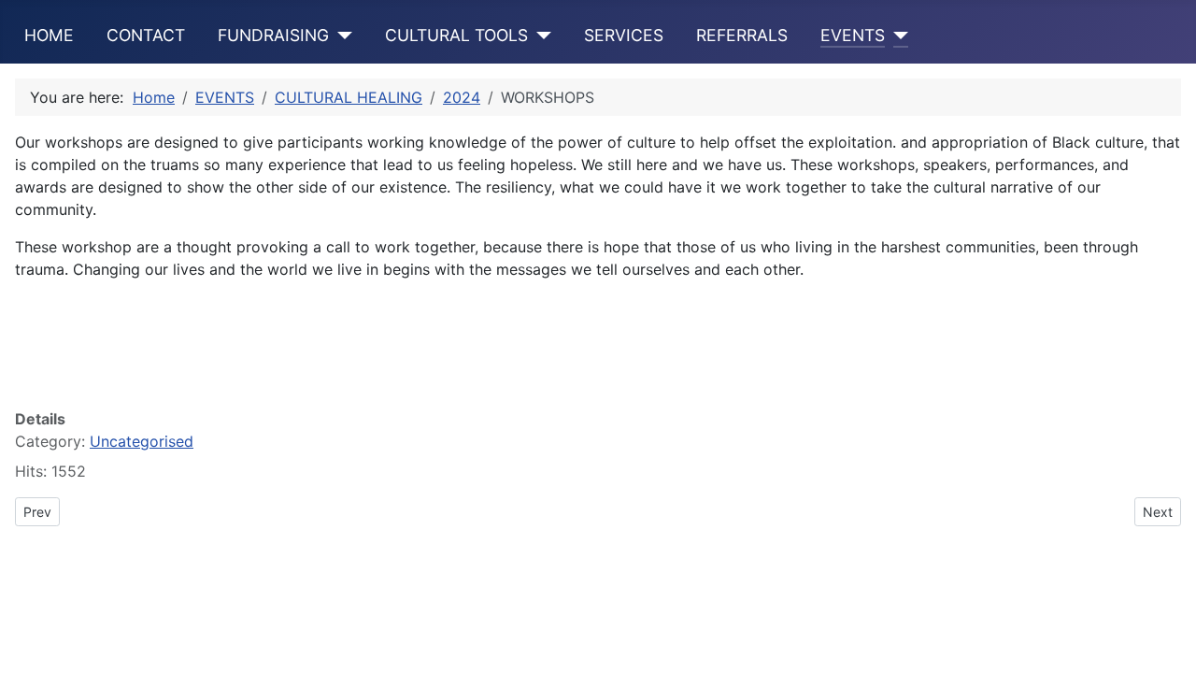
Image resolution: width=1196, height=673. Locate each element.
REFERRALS (742, 35)
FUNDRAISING (273, 35)
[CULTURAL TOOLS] (539, 35)
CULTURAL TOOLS (456, 35)
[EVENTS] (896, 35)
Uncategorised (141, 441)
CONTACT (146, 35)
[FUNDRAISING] (340, 35)
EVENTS (852, 35)
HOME (49, 35)
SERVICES (623, 35)
